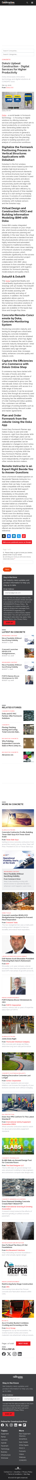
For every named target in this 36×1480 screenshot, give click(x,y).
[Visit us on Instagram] (15, 1354)
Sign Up (9, 623)
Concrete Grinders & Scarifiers (14, 1199)
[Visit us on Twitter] (9, 1354)
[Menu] (32, 3)
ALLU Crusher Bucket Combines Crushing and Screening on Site (15, 1324)
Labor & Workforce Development (14, 956)
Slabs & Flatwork (8, 830)
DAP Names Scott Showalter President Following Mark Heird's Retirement (18, 960)
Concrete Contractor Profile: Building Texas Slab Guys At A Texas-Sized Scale (17, 834)
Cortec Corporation (13, 1081)
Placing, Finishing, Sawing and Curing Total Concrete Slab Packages (10, 729)
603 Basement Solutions (15, 1250)
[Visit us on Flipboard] (24, 1425)
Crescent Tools (12, 922)
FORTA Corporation (13, 1005)
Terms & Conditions (15, 1474)
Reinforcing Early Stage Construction (17, 1284)
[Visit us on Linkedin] (20, 1354)
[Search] (27, 3)
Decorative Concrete (10, 738)
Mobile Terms (8, 619)
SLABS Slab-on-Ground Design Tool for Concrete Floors (16, 1161)
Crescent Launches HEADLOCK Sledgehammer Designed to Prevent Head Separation (10, 651)
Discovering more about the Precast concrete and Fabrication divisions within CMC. (16, 1291)
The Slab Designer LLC (15, 1165)
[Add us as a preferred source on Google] (24, 536)
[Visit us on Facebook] (4, 1354)
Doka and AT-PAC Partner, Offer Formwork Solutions (12, 716)
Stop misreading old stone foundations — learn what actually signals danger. (17, 1254)
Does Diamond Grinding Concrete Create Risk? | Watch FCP (16, 1202)
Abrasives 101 (7, 755)
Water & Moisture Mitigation (13, 1243)
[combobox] (18, 51)
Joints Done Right (9, 1039)
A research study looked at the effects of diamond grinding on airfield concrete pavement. (17, 1213)
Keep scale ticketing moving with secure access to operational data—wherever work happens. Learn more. (17, 883)
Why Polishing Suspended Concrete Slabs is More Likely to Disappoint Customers (11, 743)
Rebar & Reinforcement (10, 997)
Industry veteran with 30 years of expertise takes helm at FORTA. (17, 1008)
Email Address (9, 589)
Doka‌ (4, 115)
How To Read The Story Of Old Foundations (14, 1246)
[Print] (4, 536)
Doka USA (9, 87)
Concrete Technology (10, 1158)
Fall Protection (8, 1114)
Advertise (17, 1472)
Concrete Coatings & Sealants (13, 1073)
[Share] (9, 536)
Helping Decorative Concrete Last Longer (16, 1077)
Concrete (6, 59)
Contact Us (8, 1472)
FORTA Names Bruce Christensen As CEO (10, 677)
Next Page (23, 1343)
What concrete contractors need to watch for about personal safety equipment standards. (17, 1129)
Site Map (27, 1474)
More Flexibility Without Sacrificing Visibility (12, 639)
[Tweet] (19, 536)
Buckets (5, 1320)
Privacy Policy (22, 619)
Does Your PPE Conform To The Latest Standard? (18, 1118)
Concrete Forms (8, 711)
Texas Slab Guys (12, 840)
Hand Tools (6, 913)
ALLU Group (10, 1328)
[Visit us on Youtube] (20, 1425)
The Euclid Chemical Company (18, 1042)
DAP (7, 964)
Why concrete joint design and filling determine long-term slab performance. (16, 1045)
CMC (8, 1287)
